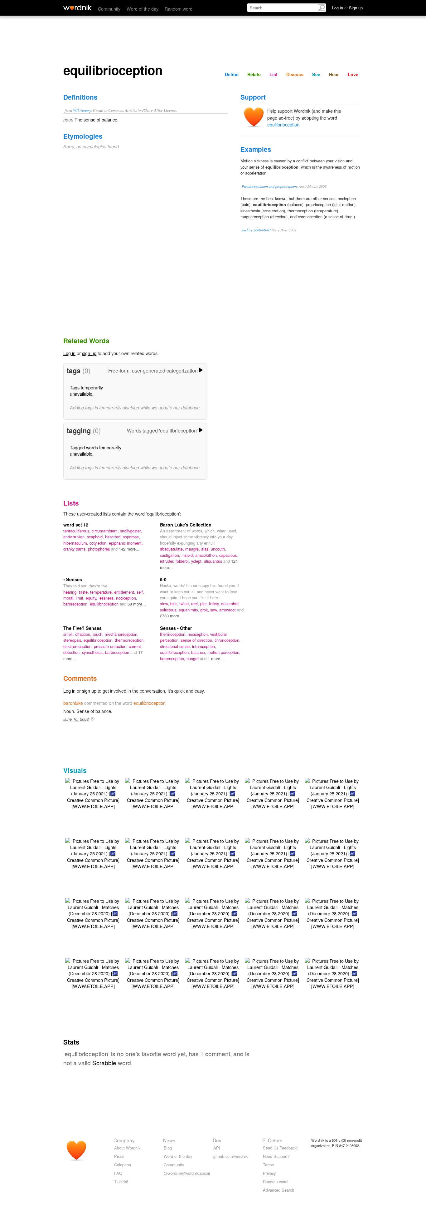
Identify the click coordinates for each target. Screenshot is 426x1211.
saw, (214, 610)
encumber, (230, 603)
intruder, (168, 561)
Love (353, 74)
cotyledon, (99, 543)
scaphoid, (96, 537)
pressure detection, (111, 646)
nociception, (126, 598)
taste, (84, 592)
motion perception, (223, 652)
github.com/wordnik (230, 1156)
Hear (334, 74)
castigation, (171, 555)
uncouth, (218, 549)
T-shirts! (121, 1181)
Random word (178, 8)
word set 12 (75, 524)
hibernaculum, (76, 543)
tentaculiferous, (77, 531)
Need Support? (276, 1156)
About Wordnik (127, 1148)
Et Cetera (272, 1140)
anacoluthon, (207, 555)
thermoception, (174, 634)
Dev (217, 1140)
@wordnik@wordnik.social (187, 1173)
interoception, (204, 646)
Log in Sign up (347, 8)
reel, (195, 603)
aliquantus (213, 561)
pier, (204, 603)
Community (109, 8)
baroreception (117, 652)
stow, (165, 603)
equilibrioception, (99, 640)
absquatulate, (172, 549)
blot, (174, 603)
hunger (193, 658)
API (216, 1148)
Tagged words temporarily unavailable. (95, 450)
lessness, (107, 598)
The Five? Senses (82, 628)
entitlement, (125, 592)
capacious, (228, 555)
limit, (81, 598)
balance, (199, 652)
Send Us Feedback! (280, 1148)
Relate (254, 74)
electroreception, (78, 646)
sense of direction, (198, 640)
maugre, (193, 549)
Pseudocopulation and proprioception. (270, 186)
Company (124, 1140)
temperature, (102, 592)
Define (232, 74)
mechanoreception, (121, 634)
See (316, 74)
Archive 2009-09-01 (256, 230)
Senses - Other (176, 628)
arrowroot (228, 610)
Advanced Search (278, 1190)
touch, (99, 634)
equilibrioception (283, 124)
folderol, (183, 561)
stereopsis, (73, 640)
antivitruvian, (75, 537)
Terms (268, 1165)
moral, (69, 598)
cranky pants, (75, 549)
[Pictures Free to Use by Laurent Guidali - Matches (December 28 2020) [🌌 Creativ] (93, 912)
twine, (185, 603)
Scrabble (104, 1062)
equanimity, (189, 610)
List (273, 74)
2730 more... (171, 616)
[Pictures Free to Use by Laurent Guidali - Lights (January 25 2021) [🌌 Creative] (93, 792)
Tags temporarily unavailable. (86, 390)
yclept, (197, 561)
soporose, (131, 537)
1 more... (216, 658)
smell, (69, 634)
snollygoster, (131, 531)
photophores (99, 549)
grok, (205, 610)
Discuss (294, 74)
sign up (89, 353)
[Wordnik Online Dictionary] (77, 7)
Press (119, 1156)
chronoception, (227, 640)
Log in (69, 353)
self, (140, 592)
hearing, (71, 592)
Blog (168, 1148)
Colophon (122, 1165)
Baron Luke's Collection (185, 524)
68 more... (137, 604)
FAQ (118, 1173)
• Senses (72, 579)
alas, (206, 549)
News (169, 1140)
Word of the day (142, 8)
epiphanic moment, (126, 543)
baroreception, (76, 604)
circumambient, (106, 531)
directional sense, (176, 646)
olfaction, (84, 634)
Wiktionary (82, 110)
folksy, (215, 603)
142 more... (129, 549)
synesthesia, (93, 652)
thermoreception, (130, 640)
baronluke (73, 702)
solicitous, (169, 610)
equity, (92, 598)
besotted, (114, 537)
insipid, (188, 555)
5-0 (163, 579)
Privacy (269, 1173)
